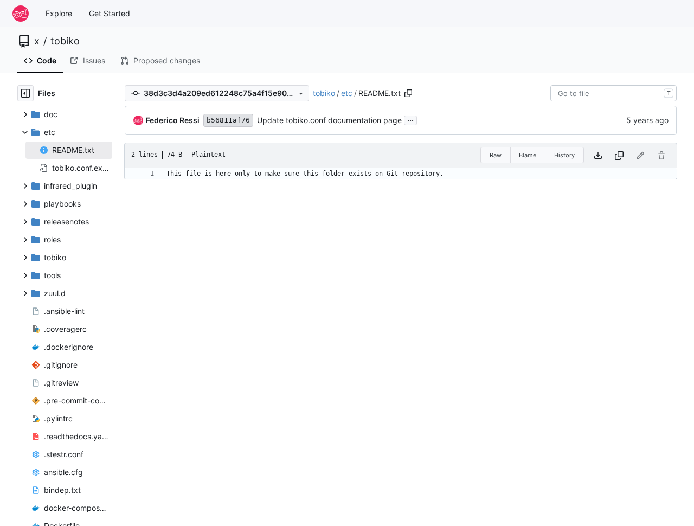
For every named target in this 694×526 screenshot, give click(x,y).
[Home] (20, 13)
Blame (527, 155)
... (410, 119)
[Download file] (598, 155)
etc (346, 93)
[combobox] (613, 93)
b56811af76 (228, 120)
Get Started (109, 13)
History (564, 155)
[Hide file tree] (25, 93)
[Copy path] (408, 93)
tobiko (65, 41)
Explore (59, 13)
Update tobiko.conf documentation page (329, 120)
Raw (496, 155)
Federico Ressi (173, 120)
